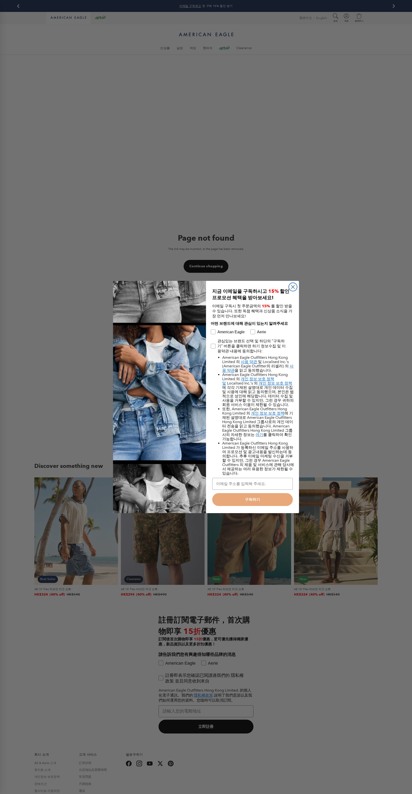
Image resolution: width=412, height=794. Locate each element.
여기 (259, 434)
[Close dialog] (293, 287)
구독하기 (252, 499)
